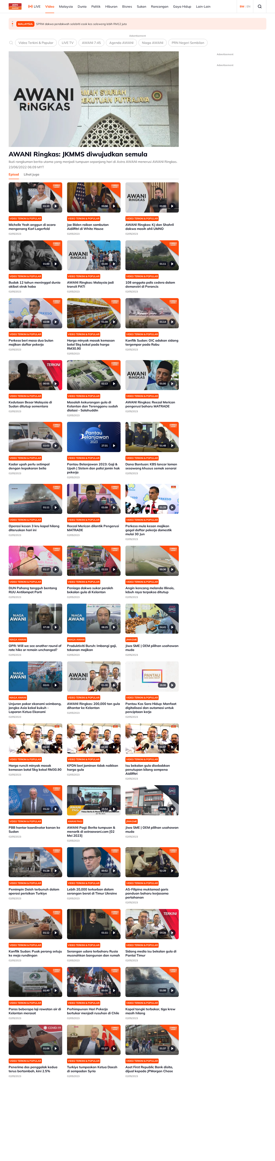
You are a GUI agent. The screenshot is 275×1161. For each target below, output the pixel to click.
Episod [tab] (14, 174)
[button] (12, 21)
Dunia (82, 6)
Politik (95, 6)
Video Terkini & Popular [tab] (36, 43)
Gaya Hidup (182, 6)
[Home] (15, 6)
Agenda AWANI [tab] (121, 43)
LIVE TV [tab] (67, 43)
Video (49, 6)
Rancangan (159, 6)
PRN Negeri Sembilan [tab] (188, 43)
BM (242, 6)
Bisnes (127, 6)
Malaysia (66, 6)
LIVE (37, 6)
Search (259, 6)
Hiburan (111, 6)
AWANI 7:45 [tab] (91, 43)
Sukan (141, 6)
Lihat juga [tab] (31, 174)
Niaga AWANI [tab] (152, 43)
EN (248, 6)
